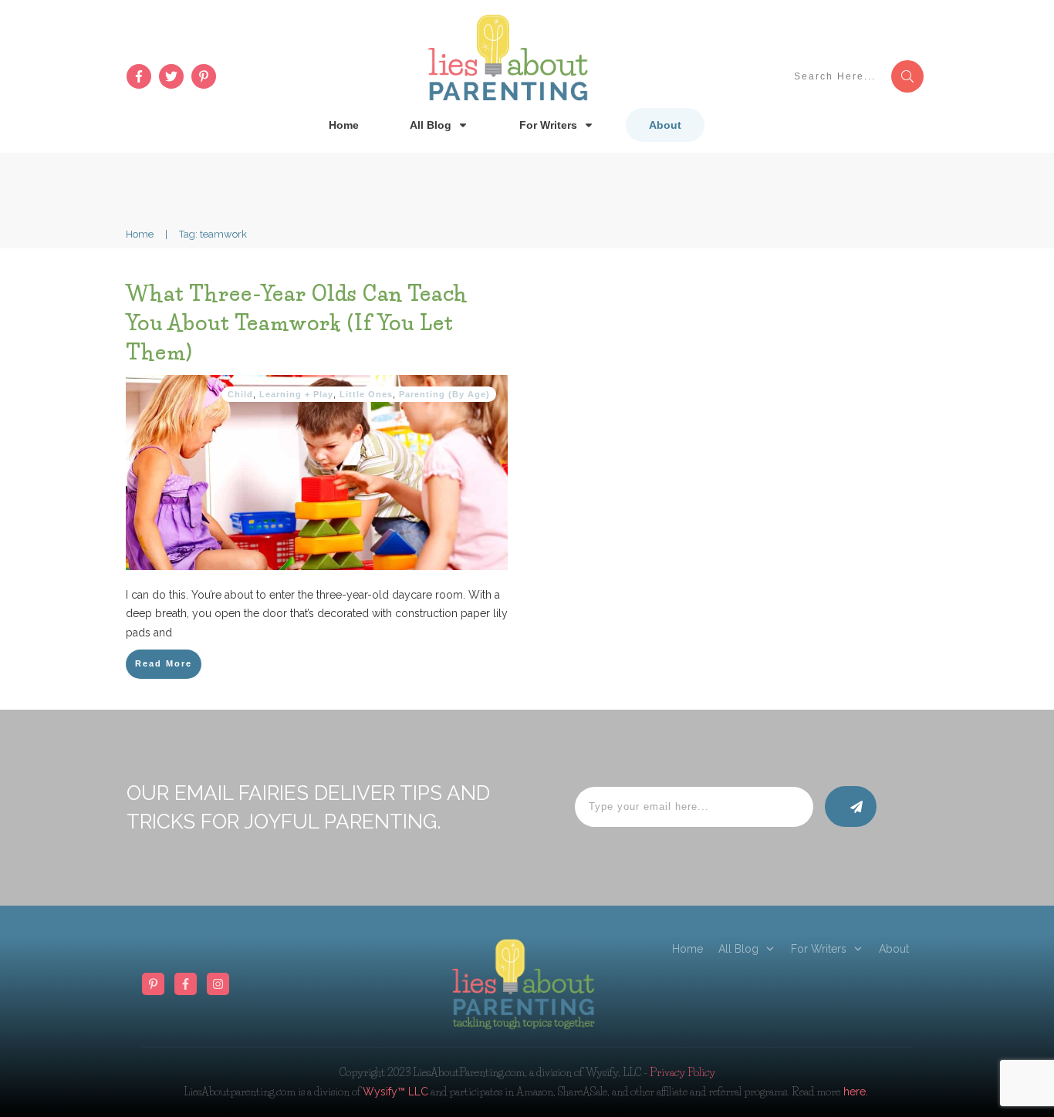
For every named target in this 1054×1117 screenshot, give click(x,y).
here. (854, 1091)
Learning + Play (296, 394)
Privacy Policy (682, 1072)
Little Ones (366, 394)
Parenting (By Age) (444, 394)
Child (240, 394)
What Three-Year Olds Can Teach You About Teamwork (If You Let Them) (297, 323)
